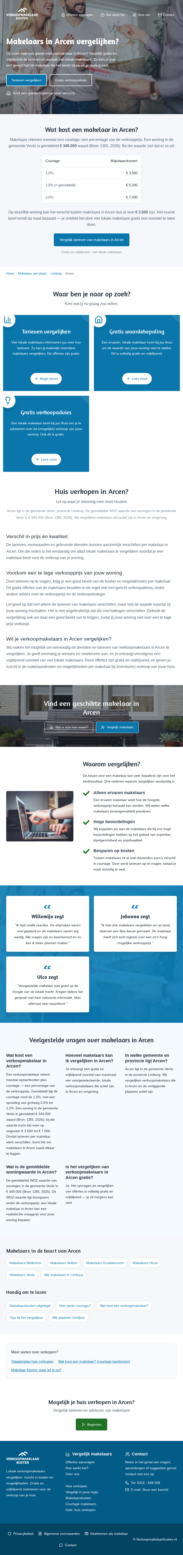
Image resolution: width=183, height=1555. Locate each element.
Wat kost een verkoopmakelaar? (124, 1306)
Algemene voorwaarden (62, 1534)
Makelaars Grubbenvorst (105, 1263)
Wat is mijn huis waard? (71, 727)
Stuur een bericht (155, 1490)
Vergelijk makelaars (120, 727)
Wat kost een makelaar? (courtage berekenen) (94, 1361)
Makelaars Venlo (22, 1275)
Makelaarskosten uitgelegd (30, 1306)
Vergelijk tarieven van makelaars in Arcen (92, 240)
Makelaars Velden (63, 1263)
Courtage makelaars (81, 1504)
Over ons (72, 1474)
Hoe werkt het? (77, 1468)
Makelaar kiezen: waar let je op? (36, 1370)
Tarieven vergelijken (26, 80)
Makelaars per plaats (32, 273)
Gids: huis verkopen (81, 1510)
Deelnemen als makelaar (109, 1534)
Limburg (56, 273)
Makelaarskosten (78, 1498)
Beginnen (94, 1424)
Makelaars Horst (145, 1263)
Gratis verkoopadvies (71, 80)
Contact (70, 1545)
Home (10, 273)
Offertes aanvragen (80, 1462)
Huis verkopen (76, 1486)
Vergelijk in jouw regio (82, 1492)
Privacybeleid (23, 1534)
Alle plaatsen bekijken (68, 1317)
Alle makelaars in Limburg (63, 1275)
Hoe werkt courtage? (75, 1306)
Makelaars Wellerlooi (25, 1263)
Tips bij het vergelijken (26, 1317)
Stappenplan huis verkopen (32, 1361)
